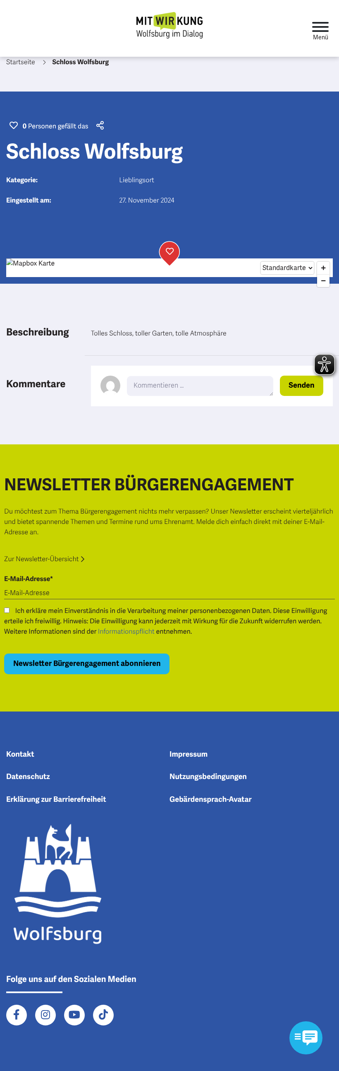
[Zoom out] (323, 281)
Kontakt (20, 754)
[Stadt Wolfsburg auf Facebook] (16, 1015)
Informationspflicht (126, 631)
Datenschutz (28, 777)
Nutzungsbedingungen (208, 777)
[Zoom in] (323, 268)
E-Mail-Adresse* (28, 579)
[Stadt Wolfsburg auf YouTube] (74, 1015)
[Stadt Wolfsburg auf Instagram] (45, 1015)
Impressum (189, 754)
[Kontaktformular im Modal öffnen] (305, 1037)
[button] (99, 126)
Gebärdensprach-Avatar (211, 799)
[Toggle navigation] (320, 28)
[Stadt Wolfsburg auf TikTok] (103, 1015)
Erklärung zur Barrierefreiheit (56, 799)
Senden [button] (301, 385)
